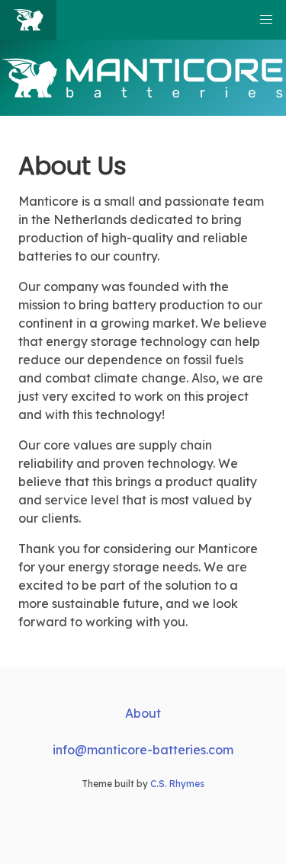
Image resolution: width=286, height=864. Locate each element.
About (143, 713)
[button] (266, 20)
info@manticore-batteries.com (143, 749)
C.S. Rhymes (177, 783)
